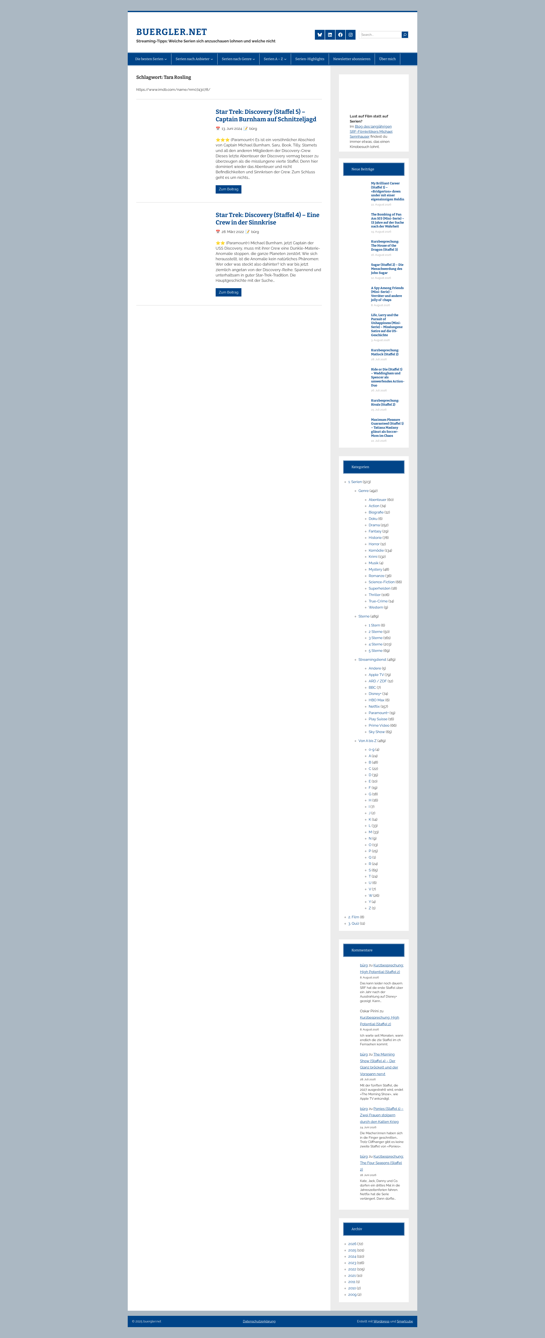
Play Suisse (378, 719)
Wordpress (381, 1321)
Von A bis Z (368, 741)
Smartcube (405, 1321)
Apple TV (376, 675)
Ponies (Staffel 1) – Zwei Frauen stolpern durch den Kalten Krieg (381, 1115)
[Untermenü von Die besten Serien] (165, 59)
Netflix (374, 706)
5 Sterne (376, 650)
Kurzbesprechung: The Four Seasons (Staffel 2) (382, 1163)
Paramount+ (379, 713)
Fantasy (375, 531)
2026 (352, 1244)
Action (374, 506)
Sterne (364, 616)
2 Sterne (376, 631)
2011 (351, 1282)
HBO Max (376, 700)
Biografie (376, 512)
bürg (364, 965)
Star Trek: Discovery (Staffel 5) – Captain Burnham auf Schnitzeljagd (266, 115)
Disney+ (375, 693)
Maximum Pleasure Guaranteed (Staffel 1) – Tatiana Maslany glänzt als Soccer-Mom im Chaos (387, 428)
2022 (352, 1269)
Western (376, 607)
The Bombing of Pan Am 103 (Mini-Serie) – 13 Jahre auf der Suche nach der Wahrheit (387, 220)
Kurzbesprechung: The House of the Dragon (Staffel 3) (385, 246)
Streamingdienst (372, 659)
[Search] (405, 35)
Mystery (375, 569)
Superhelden (379, 588)
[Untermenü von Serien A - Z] (285, 59)
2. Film (353, 917)
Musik (374, 563)
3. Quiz (353, 923)
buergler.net (171, 32)
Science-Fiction (382, 582)
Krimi (373, 556)
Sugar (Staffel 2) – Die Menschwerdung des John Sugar (387, 269)
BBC (372, 687)
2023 (352, 1263)
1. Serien (355, 482)
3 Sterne (376, 638)
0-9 (371, 749)
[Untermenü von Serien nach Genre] (253, 59)
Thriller (375, 595)
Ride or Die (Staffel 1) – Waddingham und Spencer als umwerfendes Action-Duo (387, 377)
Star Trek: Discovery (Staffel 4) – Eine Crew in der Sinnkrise (267, 218)
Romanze (376, 576)
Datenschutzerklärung (259, 1321)
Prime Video (379, 725)
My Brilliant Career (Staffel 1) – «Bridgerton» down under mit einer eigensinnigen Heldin (387, 191)
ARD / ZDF (378, 681)
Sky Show (377, 732)
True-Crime (378, 601)
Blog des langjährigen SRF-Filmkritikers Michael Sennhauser (371, 131)
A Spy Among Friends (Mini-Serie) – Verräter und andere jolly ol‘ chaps (387, 294)
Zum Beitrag (228, 189)
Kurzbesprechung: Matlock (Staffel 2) (385, 352)
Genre (364, 491)
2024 (352, 1256)
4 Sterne (376, 644)
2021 (352, 1275)
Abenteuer (377, 500)
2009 (352, 1294)
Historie (375, 537)
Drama (374, 525)
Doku (373, 518)
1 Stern (374, 625)
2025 (352, 1250)
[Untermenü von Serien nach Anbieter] (212, 59)
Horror (374, 544)
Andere (375, 668)
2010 (352, 1288)
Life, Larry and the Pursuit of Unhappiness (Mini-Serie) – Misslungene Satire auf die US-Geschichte (387, 325)
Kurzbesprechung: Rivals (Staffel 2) (385, 402)
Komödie (376, 550)
